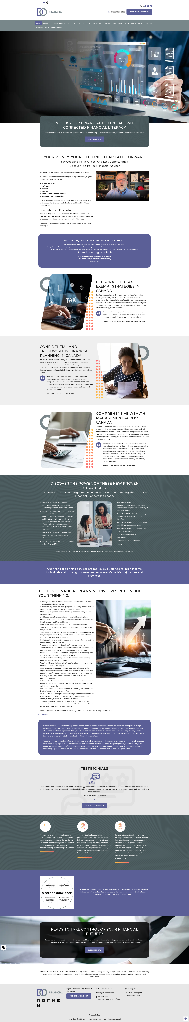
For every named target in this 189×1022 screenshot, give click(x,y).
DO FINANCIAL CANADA (92, 1019)
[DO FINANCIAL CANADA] (66, 440)
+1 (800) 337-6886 (117, 12)
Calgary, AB (131, 988)
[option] (94, 792)
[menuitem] (38, 23)
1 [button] (92, 800)
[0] (44, 3)
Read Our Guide (94, 139)
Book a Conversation (139, 12)
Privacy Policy (94, 1015)
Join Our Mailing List (79, 996)
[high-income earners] (122, 370)
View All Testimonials (94, 805)
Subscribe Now (94, 950)
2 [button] (94, 800)
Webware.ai (116, 1019)
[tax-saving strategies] (66, 302)
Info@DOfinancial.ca (106, 993)
